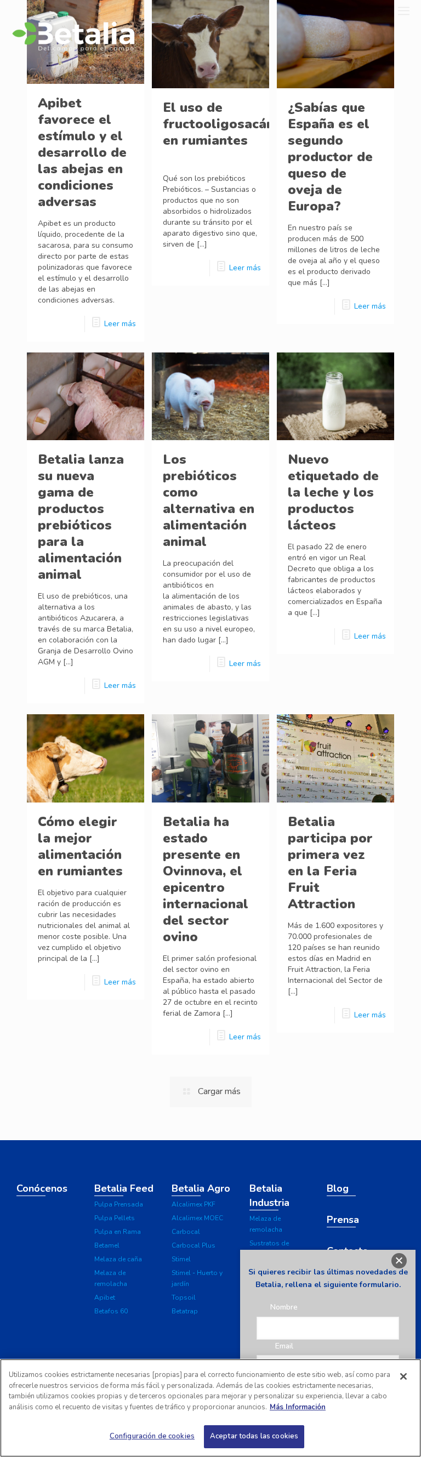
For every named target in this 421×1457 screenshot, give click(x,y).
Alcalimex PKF (193, 1204)
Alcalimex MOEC (197, 1218)
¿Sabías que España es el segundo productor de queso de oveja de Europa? (330, 157)
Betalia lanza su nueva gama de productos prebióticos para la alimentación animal (81, 517)
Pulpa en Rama (117, 1231)
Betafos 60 (111, 1311)
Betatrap (185, 1311)
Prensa (343, 1219)
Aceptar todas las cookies (254, 1436)
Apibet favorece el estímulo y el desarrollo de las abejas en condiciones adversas (82, 152)
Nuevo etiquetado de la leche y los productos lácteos (333, 492)
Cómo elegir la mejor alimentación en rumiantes (80, 846)
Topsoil (184, 1297)
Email (284, 1346)
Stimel (181, 1259)
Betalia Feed (123, 1188)
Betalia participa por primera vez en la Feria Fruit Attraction (330, 863)
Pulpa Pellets (114, 1218)
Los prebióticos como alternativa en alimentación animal (208, 500)
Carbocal (186, 1231)
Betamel (107, 1245)
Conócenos (41, 1188)
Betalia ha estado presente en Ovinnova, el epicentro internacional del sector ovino (205, 879)
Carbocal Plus (193, 1245)
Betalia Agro (201, 1188)
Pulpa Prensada (118, 1204)
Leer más (120, 323)
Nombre (284, 1307)
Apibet (104, 1297)
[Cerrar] (403, 1376)
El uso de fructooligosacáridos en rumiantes (231, 124)
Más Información (298, 1407)
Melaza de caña (118, 1259)
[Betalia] (72, 34)
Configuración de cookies (152, 1436)
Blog (338, 1188)
